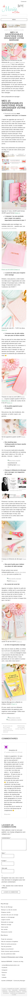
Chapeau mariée (5, 912)
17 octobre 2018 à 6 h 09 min (13, 752)
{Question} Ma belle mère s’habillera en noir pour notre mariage (8, 729)
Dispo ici (14, 581)
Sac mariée (4, 929)
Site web (4, 868)
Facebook (4, 967)
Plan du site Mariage (7, 907)
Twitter (4, 975)
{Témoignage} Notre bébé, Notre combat (20, 727)
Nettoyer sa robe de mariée (9, 909)
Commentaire (6, 838)
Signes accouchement (7, 949)
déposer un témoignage (8, 917)
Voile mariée (4, 927)
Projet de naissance (6, 939)
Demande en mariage (7, 922)
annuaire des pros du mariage (9, 914)
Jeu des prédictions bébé (8, 953)
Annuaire (15, 990)
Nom (3, 853)
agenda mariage (11, 113)
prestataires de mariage (9, 228)
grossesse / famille (15, 991)
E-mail (4, 860)
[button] (14, 19)
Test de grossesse (6, 946)
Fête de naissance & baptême (9, 941)
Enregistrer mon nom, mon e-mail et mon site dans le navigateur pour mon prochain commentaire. (13, 880)
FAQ (10, 990)
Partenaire (22, 990)
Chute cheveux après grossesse (10, 951)
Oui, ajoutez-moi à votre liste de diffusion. (12, 886)
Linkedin (4, 977)
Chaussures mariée (6, 932)
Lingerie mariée (5, 919)
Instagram (4, 970)
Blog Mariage (4, 903)
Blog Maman (4, 935)
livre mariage (6, 652)
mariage (5, 991)
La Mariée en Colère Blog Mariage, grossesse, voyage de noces (14, 9)
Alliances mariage (6, 924)
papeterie (13, 62)
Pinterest (4, 972)
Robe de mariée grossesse (8, 944)
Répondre (7, 814)
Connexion (23, 1)
